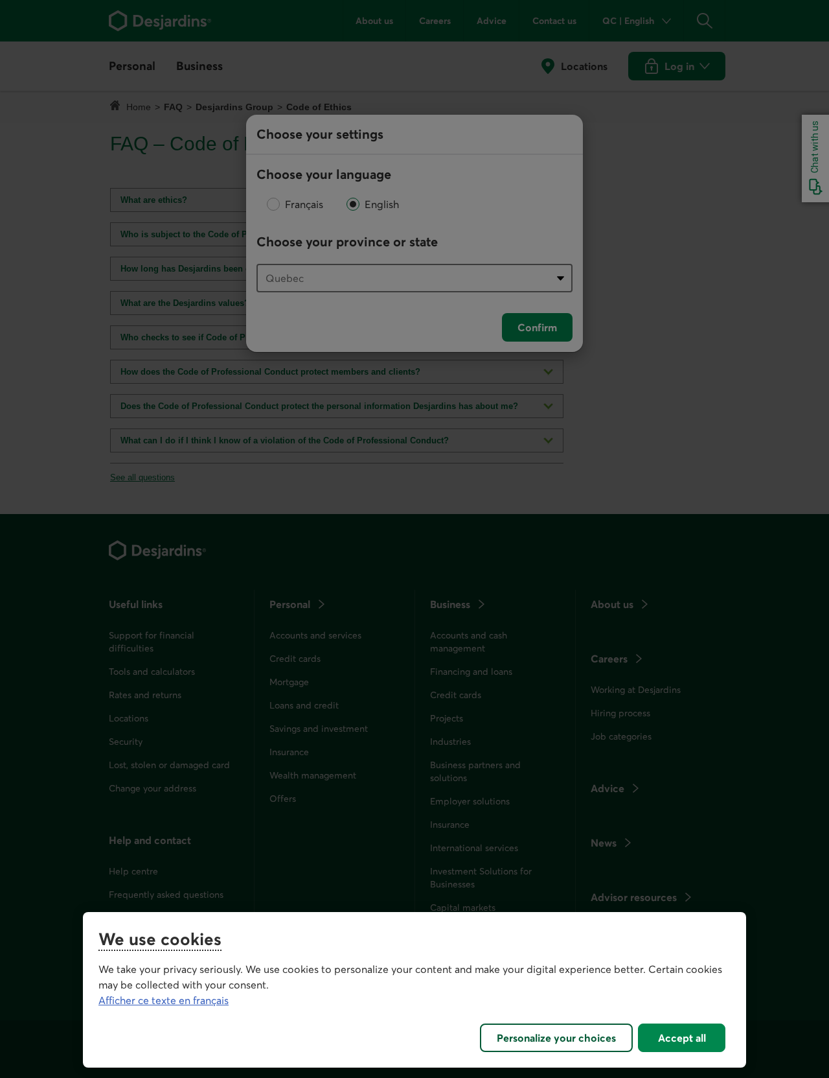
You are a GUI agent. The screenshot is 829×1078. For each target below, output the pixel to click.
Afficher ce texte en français (163, 1000)
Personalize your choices (556, 1037)
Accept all (682, 1037)
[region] (414, 990)
